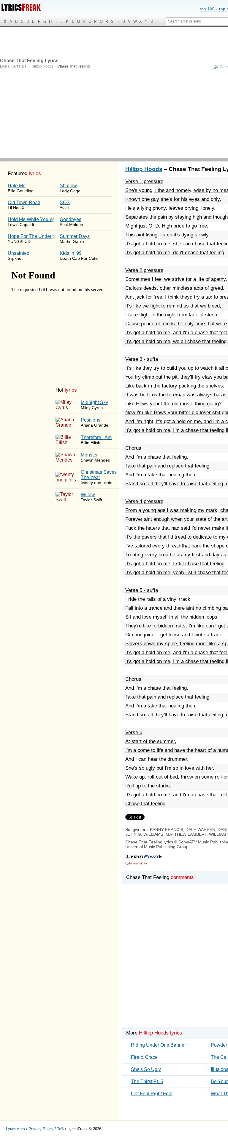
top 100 (207, 9)
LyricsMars (15, 1129)
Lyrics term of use (136, 863)
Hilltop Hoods (143, 169)
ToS (60, 1129)
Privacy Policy (40, 1129)
